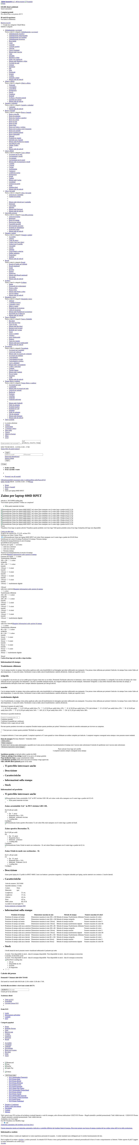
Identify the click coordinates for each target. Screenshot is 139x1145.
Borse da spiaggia (14, 116)
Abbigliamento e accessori (13, 30)
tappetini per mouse (15, 99)
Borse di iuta (13, 121)
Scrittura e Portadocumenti (17, 98)
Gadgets (11, 368)
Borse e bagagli (10, 110)
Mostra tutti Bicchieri (15, 326)
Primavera (12, 273)
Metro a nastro (13, 306)
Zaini (10, 147)
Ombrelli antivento (15, 399)
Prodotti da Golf (14, 408)
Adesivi (11, 238)
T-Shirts (7, 1034)
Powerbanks (9, 1048)
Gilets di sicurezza (15, 310)
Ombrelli (12, 397)
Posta (31, 482)
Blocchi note (9, 1032)
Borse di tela (13, 123)
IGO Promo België (15, 1081)
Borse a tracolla (14, 114)
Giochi (11, 248)
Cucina (11, 167)
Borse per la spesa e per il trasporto (20, 129)
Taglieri (11, 178)
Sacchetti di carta (14, 143)
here (22, 1141)
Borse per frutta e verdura (17, 127)
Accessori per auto (15, 385)
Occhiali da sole (14, 63)
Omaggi (11, 249)
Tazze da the (13, 324)
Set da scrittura (13, 293)
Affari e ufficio (9, 81)
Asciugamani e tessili (15, 156)
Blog (6, 436)
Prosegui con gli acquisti (13, 476)
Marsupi (11, 136)
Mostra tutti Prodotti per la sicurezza (20, 312)
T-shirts (11, 76)
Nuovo (7, 432)
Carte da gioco (13, 240)
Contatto (7, 1017)
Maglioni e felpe (14, 57)
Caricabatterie (13, 357)
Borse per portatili (14, 131)
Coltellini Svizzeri (14, 302)
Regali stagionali (14, 266)
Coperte (11, 165)
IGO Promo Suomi (15, 1094)
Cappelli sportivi (14, 46)
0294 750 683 (5, 482)
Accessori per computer (16, 350)
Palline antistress (14, 253)
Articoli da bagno (14, 216)
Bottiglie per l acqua (15, 330)
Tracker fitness (13, 370)
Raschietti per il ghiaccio (17, 313)
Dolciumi (12, 204)
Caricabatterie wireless (16, 361)
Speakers (12, 376)
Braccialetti (12, 41)
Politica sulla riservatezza (13, 1106)
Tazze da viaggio (14, 341)
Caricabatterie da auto (16, 359)
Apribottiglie (13, 169)
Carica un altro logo (7, 531)
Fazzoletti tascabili (15, 224)
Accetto (3, 1143)
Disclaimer (8, 1108)
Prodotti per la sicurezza (16, 308)
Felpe (6, 1054)
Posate (11, 176)
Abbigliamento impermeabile (18, 35)
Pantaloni (12, 67)
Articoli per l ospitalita (16, 195)
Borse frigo (12, 125)
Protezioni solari (14, 229)
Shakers (11, 339)
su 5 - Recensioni (12, 2)
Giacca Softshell (14, 50)
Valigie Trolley (13, 145)
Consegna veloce (10, 428)
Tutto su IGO (9, 999)
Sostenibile (8, 480)
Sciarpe (11, 74)
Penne (7, 1026)
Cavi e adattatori (14, 363)
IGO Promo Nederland (16, 1101)
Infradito (11, 56)
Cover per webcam (15, 352)
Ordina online (5, 741)
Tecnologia (8, 346)
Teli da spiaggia (14, 414)
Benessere (12, 218)
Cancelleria (12, 88)
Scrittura (7, 280)
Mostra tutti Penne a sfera (17, 291)
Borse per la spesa (10, 1050)
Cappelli (11, 45)
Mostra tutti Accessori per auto (18, 388)
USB (10, 377)
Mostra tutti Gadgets (15, 372)
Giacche (11, 48)
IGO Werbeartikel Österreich (18, 1077)
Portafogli (12, 72)
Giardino (12, 396)
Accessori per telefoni (16, 355)
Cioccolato (12, 206)
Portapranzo (13, 174)
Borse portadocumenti (16, 132)
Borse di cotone (14, 120)
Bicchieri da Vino (14, 323)
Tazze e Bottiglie (10, 317)
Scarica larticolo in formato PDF (15, 906)
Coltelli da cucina (14, 173)
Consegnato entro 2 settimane (21, 480)
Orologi (11, 65)
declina (21, 1139)
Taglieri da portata (15, 196)
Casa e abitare (9, 151)
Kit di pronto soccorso (16, 226)
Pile (10, 68)
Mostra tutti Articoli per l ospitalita (20, 202)
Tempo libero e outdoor (12, 381)
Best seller (8, 430)
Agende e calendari (11, 103)
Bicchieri (12, 321)
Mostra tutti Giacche (15, 52)
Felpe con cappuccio (15, 59)
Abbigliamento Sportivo (16, 34)
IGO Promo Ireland (15, 1092)
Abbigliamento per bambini (18, 37)
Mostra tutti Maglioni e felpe (18, 61)
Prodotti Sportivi (14, 407)
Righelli (11, 96)
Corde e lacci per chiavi (16, 242)
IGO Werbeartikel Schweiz (17, 1095)
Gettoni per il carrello (16, 244)
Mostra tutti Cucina (15, 180)
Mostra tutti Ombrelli (15, 403)
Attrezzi (11, 301)
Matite (11, 284)
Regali (7, 260)
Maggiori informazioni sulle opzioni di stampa (22, 554)
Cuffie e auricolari (15, 366)
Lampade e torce (14, 304)
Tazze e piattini (14, 334)
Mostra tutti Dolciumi (16, 209)
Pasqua (11, 271)
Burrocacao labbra (15, 222)
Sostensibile (9, 427)
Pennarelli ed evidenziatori (17, 286)
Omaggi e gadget (10, 233)
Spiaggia (12, 410)
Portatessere (13, 90)
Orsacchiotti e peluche (16, 251)
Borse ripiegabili (14, 134)
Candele (11, 163)
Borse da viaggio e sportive (17, 118)
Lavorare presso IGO (12, 1003)
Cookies (7, 1110)
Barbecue (12, 392)
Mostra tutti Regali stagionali (18, 275)
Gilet (10, 54)
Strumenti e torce (10, 297)
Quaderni (12, 94)
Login (7, 1013)
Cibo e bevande (10, 191)
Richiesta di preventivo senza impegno (13, 747)
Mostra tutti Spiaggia (15, 416)
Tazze (11, 332)
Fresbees (12, 394)
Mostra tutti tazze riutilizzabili (18, 343)
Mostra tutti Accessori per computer (20, 354)
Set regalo (12, 277)
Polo (10, 70)
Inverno (11, 270)
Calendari (12, 107)
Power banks (13, 374)
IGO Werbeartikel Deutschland (19, 1090)
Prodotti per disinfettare (16, 227)
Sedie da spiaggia (14, 412)
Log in (7, 452)
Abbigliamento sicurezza (17, 39)
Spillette (11, 257)
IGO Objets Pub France (16, 1088)
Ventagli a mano (14, 78)
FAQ (7, 438)
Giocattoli (12, 246)
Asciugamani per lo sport (17, 160)
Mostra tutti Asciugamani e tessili (19, 162)
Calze (11, 43)
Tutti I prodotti (9, 419)
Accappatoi (12, 158)
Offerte (7, 425)
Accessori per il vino (15, 154)
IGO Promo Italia (11, 1075)
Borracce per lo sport (15, 328)
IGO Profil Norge (14, 1099)
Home (7, 485)
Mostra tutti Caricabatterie (17, 365)
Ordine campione (7, 743)
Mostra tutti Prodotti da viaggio (19, 142)
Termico (11, 335)
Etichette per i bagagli (16, 140)
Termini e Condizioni (12, 1104)
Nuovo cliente (9, 458)
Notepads (12, 85)
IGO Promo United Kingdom (18, 1097)
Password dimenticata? (12, 456)
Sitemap (7, 1112)
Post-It (11, 92)
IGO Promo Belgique (16, 1083)
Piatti (10, 185)
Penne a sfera (13, 288)
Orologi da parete (14, 184)
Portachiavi (12, 255)
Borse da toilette (14, 220)
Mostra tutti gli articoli (16, 79)
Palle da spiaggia (14, 405)
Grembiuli (12, 182)
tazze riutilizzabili (14, 337)
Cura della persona (11, 213)
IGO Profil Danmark (15, 1086)
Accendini (12, 237)
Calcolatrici (12, 87)
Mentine (11, 207)
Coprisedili (12, 387)
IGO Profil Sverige (15, 1084)
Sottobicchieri (13, 187)
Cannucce (12, 171)
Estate (11, 268)
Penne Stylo (13, 290)
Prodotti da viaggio (15, 138)
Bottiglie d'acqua (10, 1028)
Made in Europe (10, 434)
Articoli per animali (15, 390)
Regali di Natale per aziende (18, 264)
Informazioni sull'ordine (12, 1015)
